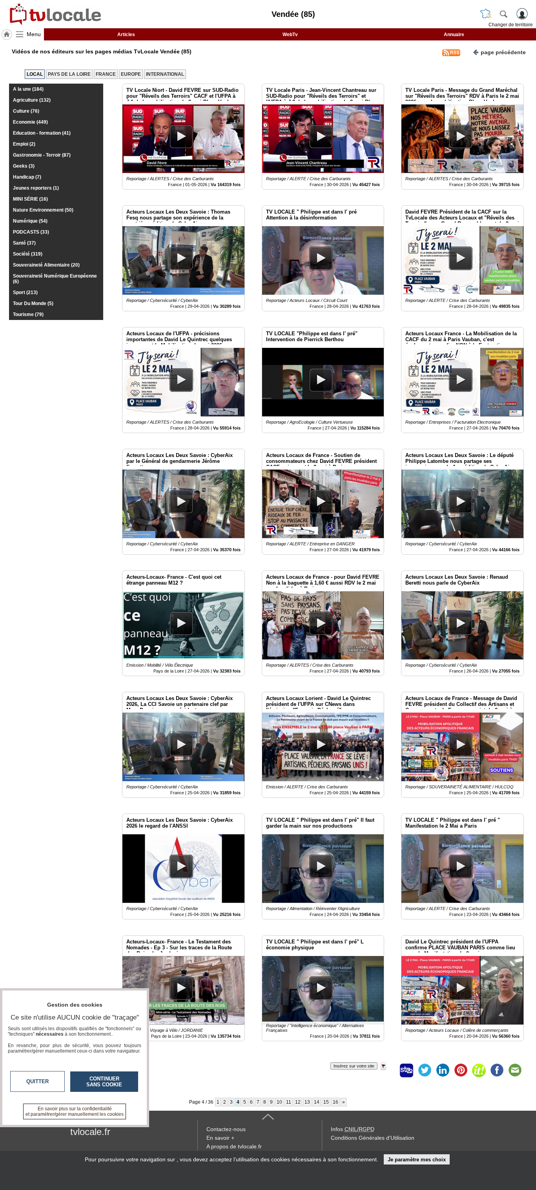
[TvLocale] (54, 14)
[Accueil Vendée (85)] (6, 34)
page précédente (503, 52)
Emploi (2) (24, 144)
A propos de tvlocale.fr (234, 1146)
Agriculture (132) (32, 100)
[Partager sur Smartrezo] (406, 1070)
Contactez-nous (226, 1129)
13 (307, 1102)
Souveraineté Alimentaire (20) (46, 265)
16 (335, 1102)
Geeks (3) (24, 166)
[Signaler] (388, 1070)
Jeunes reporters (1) (36, 188)
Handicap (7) (27, 177)
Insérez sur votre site (354, 1066)
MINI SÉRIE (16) (30, 199)
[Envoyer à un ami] (515, 1070)
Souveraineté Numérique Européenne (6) (55, 278)
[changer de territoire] (486, 14)
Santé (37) (24, 243)
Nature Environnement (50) (43, 210)
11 (288, 1102)
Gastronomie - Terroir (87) (42, 155)
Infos (352, 1129)
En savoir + (220, 1138)
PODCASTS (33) (31, 232)
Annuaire (454, 34)
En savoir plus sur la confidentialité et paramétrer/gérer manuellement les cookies (75, 1111)
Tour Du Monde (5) (33, 303)
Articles (126, 34)
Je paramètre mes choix (417, 1160)
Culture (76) (26, 111)
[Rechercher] (503, 14)
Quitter (37, 1081)
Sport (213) (25, 292)
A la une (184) (28, 89)
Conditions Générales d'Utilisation (372, 1138)
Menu (34, 34)
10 (279, 1102)
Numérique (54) (30, 221)
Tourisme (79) (28, 314)
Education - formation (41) (42, 133)
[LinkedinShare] (442, 1070)
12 (298, 1102)
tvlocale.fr (90, 1131)
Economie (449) (30, 122)
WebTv (290, 34)
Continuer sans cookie (104, 1082)
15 (326, 1102)
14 (316, 1102)
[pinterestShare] (461, 1070)
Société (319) (27, 254)
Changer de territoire (511, 24)
